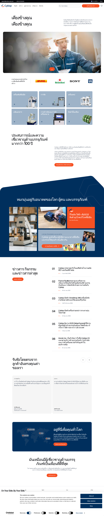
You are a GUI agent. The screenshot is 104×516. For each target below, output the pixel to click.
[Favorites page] (101, 6)
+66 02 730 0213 (20, 1)
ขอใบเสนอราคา (91, 6)
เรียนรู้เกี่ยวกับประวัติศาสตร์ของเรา (64, 164)
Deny (91, 506)
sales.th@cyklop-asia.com (7, 1)
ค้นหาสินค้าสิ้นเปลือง (74, 220)
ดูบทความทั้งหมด (18, 279)
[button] (16, 6)
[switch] (44, 513)
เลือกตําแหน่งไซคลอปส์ (60, 444)
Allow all (91, 496)
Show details (79, 513)
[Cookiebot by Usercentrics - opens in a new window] (10, 513)
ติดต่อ (101, 1)
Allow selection (91, 501)
